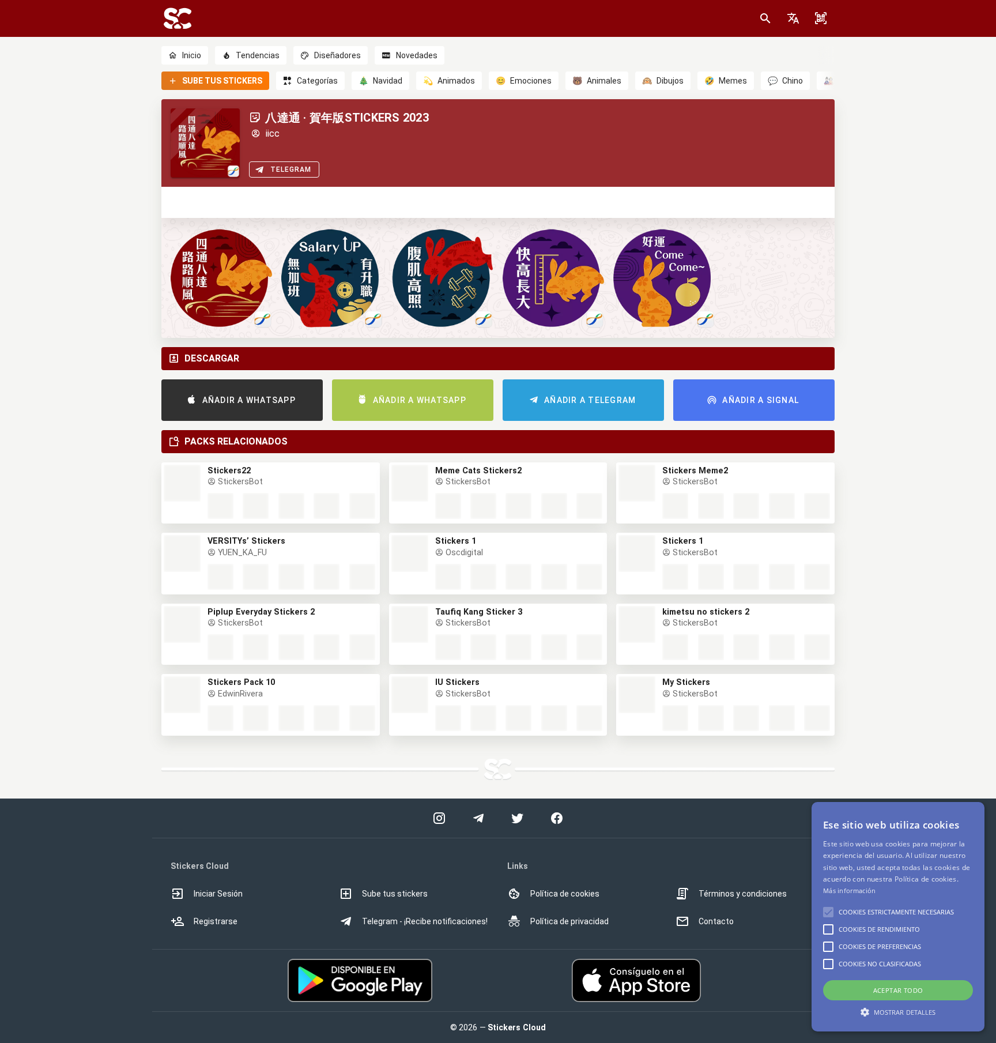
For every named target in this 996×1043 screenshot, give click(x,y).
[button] (793, 18)
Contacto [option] (716, 921)
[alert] (898, 916)
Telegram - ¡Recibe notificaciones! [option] (425, 921)
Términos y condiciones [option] (743, 893)
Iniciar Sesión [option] (218, 893)
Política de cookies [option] (564, 893)
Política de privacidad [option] (569, 921)
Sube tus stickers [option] (395, 893)
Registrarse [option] (215, 921)
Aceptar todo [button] (898, 990)
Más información (849, 890)
